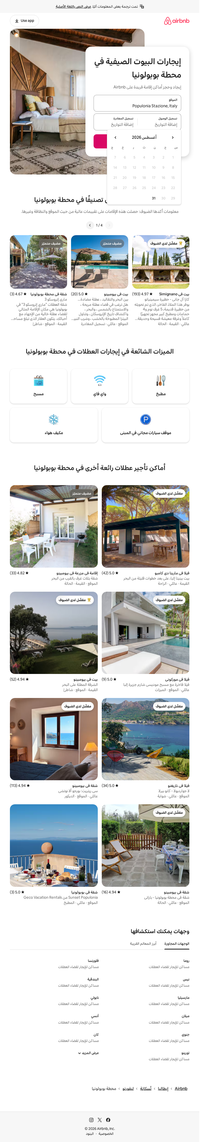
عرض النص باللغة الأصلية (73, 6)
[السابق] (109, 225)
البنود (90, 1133)
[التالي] (90, 225)
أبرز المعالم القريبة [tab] (143, 943)
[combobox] (137, 106)
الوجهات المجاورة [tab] (176, 943)
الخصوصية (106, 1133)
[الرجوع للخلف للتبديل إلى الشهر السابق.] (172, 137)
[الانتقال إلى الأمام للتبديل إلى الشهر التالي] (115, 137)
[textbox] (160, 125)
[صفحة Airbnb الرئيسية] (176, 20)
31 (153, 198)
